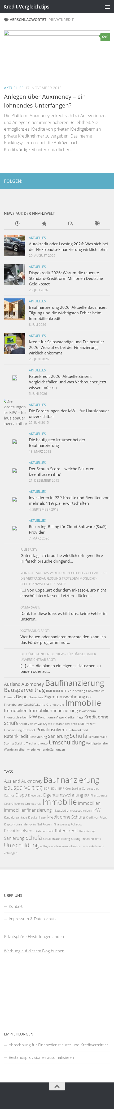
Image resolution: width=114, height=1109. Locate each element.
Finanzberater (13, 704)
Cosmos (9, 697)
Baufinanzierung (74, 683)
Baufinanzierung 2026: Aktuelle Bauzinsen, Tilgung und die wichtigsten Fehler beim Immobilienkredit (68, 313)
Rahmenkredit (78, 730)
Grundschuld (55, 704)
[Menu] (107, 6)
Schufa (78, 735)
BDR (49, 691)
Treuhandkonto (37, 743)
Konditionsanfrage (51, 717)
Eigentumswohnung (64, 696)
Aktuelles (14, 87)
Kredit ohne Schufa (66, 817)
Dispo (22, 696)
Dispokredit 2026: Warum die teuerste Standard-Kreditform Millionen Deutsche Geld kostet (66, 278)
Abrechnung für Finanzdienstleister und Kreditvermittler (58, 1044)
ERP (88, 697)
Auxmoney (32, 684)
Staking (20, 743)
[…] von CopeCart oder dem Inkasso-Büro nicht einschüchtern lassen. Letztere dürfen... (63, 592)
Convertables (95, 691)
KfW (33, 717)
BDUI (56, 691)
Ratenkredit (16, 736)
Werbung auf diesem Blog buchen (34, 950)
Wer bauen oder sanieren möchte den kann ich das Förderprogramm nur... (63, 639)
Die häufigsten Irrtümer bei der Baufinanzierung (57, 442)
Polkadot (29, 730)
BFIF (64, 691)
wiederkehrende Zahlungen (46, 749)
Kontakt (16, 906)
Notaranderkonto (65, 724)
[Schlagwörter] (97, 224)
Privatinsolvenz (52, 729)
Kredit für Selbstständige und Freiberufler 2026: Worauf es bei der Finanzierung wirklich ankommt (66, 347)
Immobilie (83, 702)
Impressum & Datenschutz (32, 918)
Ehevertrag (36, 697)
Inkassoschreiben (16, 717)
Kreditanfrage (74, 717)
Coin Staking (76, 691)
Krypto (47, 724)
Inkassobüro (87, 711)
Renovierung (38, 737)
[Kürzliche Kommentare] (70, 224)
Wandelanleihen (15, 749)
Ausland (12, 684)
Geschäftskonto (34, 704)
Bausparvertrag (24, 689)
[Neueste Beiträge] (17, 224)
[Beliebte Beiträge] (43, 224)
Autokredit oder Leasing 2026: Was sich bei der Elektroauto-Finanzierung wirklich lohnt (68, 246)
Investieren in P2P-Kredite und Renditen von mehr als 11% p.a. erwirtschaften (69, 500)
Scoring (9, 743)
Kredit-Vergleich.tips (26, 6)
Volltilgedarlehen (97, 743)
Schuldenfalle (98, 737)
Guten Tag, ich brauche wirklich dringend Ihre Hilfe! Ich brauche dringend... (61, 558)
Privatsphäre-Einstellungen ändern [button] (34, 936)
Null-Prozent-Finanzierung (53, 824)
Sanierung (58, 736)
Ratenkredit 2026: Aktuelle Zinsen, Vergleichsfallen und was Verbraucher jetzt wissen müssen (67, 382)
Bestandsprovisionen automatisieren (41, 1057)
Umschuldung (67, 742)
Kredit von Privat (30, 724)
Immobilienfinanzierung (53, 710)
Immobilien (16, 710)
